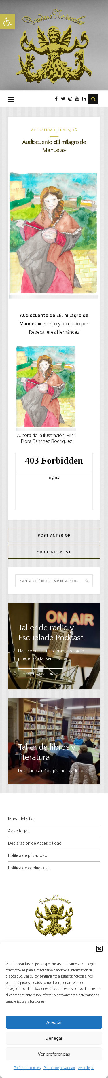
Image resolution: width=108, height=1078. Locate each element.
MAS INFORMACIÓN (38, 673)
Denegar (54, 1038)
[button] (7, 21)
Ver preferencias (54, 1054)
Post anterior (54, 535)
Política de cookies (27, 1068)
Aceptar (54, 1022)
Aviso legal (86, 1068)
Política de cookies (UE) (29, 867)
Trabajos (67, 130)
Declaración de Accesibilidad (35, 843)
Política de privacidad (59, 1068)
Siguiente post (54, 552)
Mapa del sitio (21, 818)
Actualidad (43, 130)
